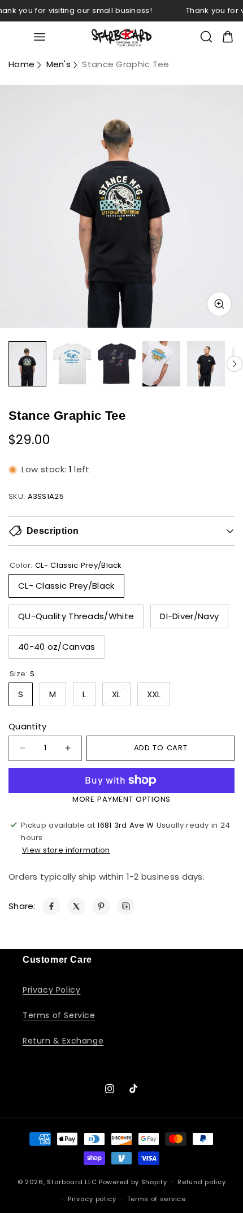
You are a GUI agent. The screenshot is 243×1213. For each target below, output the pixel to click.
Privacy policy (92, 1198)
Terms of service (156, 1198)
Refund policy (201, 1181)
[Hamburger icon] (39, 37)
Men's (58, 64)
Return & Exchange (63, 1040)
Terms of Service (59, 1015)
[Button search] (206, 37)
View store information (66, 850)
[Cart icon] (228, 37)
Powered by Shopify (133, 1181)
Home (21, 64)
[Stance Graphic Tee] (51, 906)
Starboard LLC (72, 1181)
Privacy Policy (51, 989)
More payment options (121, 799)
